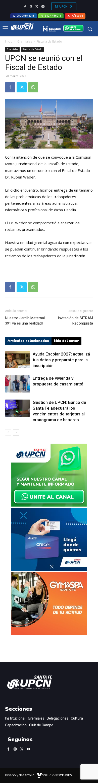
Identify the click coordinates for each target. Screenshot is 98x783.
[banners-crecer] (49, 569)
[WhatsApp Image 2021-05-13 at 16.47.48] (49, 633)
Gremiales (24, 41)
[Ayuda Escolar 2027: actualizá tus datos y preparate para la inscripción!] (17, 360)
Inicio (9, 41)
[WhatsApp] (33, 87)
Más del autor (66, 340)
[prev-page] (8, 432)
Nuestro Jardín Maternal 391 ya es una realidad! (25, 321)
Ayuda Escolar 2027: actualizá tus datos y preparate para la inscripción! (61, 359)
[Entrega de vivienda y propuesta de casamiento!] (17, 384)
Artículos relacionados (28, 340)
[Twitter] (37, 7)
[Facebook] (25, 7)
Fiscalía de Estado (49, 41)
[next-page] (16, 432)
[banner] (49, 505)
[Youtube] (43, 7)
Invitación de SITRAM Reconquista (75, 321)
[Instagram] (31, 7)
